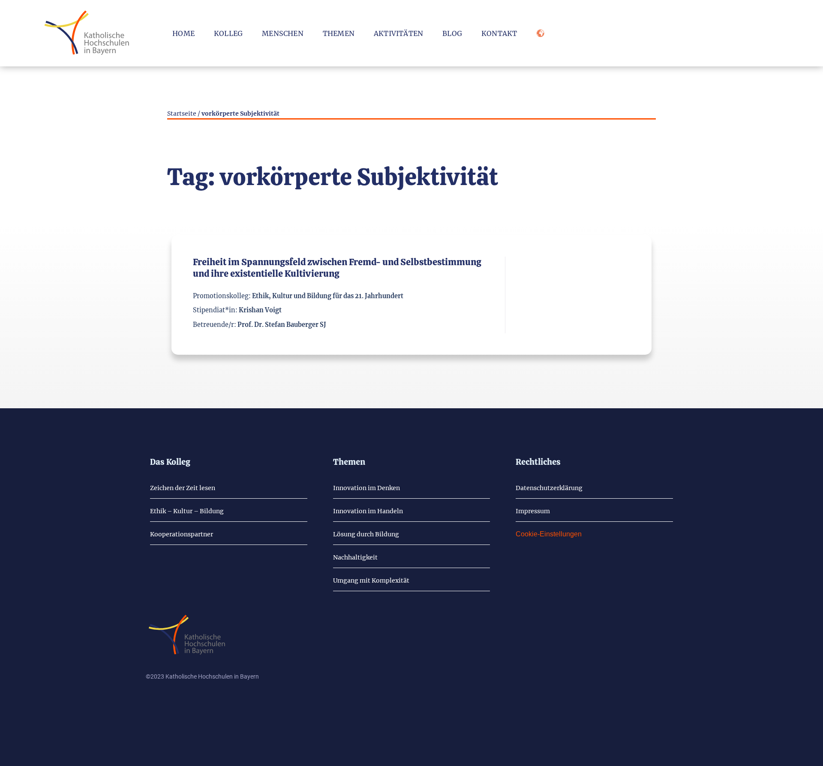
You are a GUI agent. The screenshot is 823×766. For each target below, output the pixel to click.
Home (183, 33)
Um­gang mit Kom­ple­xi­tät (371, 580)
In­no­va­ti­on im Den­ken (366, 488)
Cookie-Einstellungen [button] (549, 534)
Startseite (181, 113)
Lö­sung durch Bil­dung (366, 534)
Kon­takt (499, 33)
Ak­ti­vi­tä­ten (398, 33)
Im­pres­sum (533, 511)
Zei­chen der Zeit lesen (182, 488)
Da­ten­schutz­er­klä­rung (549, 488)
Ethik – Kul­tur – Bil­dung (187, 511)
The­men (338, 33)
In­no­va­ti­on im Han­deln (368, 511)
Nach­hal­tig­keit (355, 557)
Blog (452, 33)
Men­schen (282, 33)
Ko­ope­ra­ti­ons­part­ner (181, 534)
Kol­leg (228, 33)
